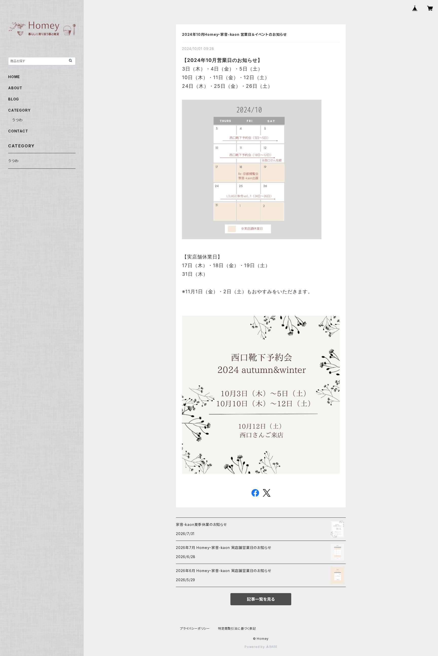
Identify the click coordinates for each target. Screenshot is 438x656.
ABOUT (15, 88)
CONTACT (18, 131)
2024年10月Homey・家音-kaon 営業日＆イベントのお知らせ (234, 34)
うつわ (17, 120)
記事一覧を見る (261, 599)
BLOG (13, 99)
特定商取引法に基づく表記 (237, 628)
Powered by (255, 647)
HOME (14, 77)
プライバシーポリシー (195, 628)
